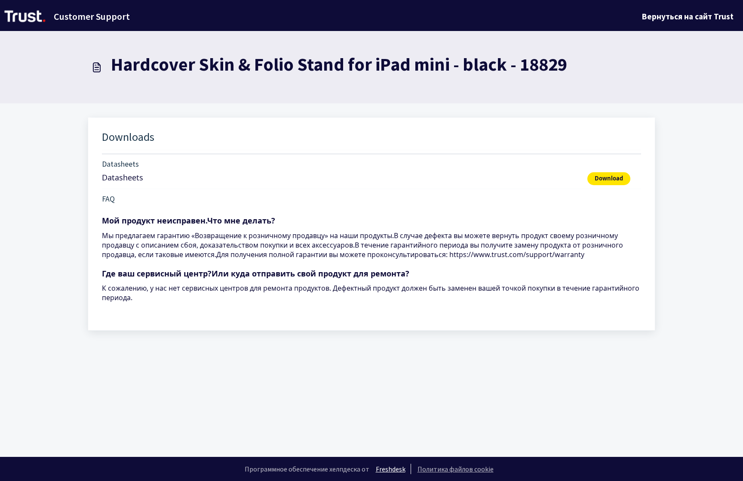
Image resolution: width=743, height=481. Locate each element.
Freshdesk (390, 469)
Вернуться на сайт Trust (688, 16)
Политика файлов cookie (456, 469)
